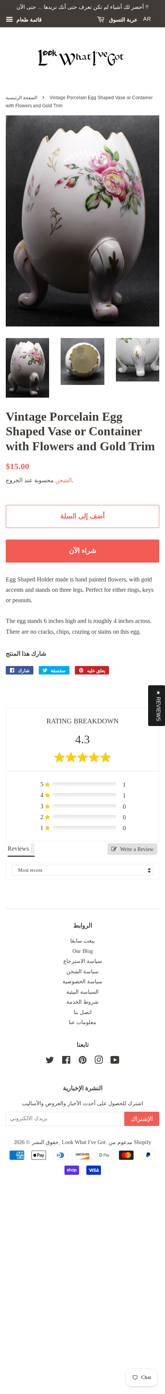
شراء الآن (82, 551)
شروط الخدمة (82, 1002)
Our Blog (83, 951)
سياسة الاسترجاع (82, 961)
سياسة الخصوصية (82, 981)
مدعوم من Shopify (130, 1142)
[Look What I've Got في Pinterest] (82, 1061)
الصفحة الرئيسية (21, 97)
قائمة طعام (28, 20)
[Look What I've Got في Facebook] (66, 1061)
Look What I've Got (84, 1142)
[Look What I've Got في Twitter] (50, 1061)
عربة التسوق (122, 20)
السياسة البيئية (82, 992)
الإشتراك (142, 1119)
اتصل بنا (83, 1012)
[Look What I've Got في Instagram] (98, 1061)
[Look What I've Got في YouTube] (115, 1061)
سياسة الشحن (82, 971)
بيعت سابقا (82, 941)
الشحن (63, 480)
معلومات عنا (82, 1022)
